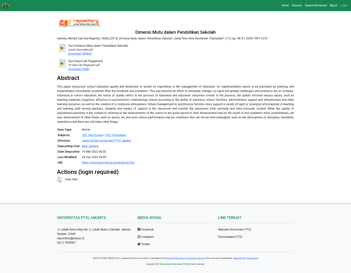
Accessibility (252, 258)
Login (343, 5)
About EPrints (239, 258)
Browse (297, 5)
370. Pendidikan (115, 135)
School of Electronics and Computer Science (185, 258)
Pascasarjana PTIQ (230, 237)
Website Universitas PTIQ (234, 229)
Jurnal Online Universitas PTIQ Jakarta (106, 140)
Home (285, 5)
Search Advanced (316, 5)
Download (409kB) (80, 54)
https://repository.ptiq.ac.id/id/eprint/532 (108, 162)
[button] (59, 179)
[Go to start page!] (5, 5)
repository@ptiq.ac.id (70, 238)
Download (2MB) (78, 69)
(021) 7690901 (66, 242)
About (333, 5)
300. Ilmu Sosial (92, 135)
